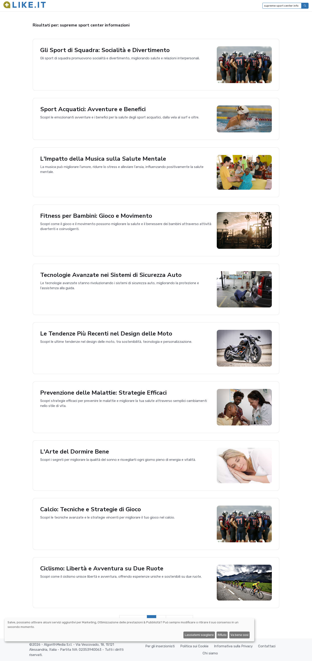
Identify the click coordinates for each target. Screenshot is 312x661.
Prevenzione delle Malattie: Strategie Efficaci (103, 392)
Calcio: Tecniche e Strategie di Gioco (90, 509)
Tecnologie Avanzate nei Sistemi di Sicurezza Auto (111, 275)
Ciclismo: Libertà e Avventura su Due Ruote (101, 568)
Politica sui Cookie (194, 646)
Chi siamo (210, 653)
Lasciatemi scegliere (199, 635)
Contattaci (266, 646)
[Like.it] (24, 5)
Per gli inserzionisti (160, 646)
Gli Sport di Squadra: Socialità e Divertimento (105, 50)
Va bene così (239, 635)
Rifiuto (222, 635)
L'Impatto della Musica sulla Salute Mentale (103, 159)
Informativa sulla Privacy (233, 646)
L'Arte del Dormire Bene (74, 451)
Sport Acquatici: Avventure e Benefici (93, 109)
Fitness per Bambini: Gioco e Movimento (96, 216)
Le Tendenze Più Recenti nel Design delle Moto (106, 333)
